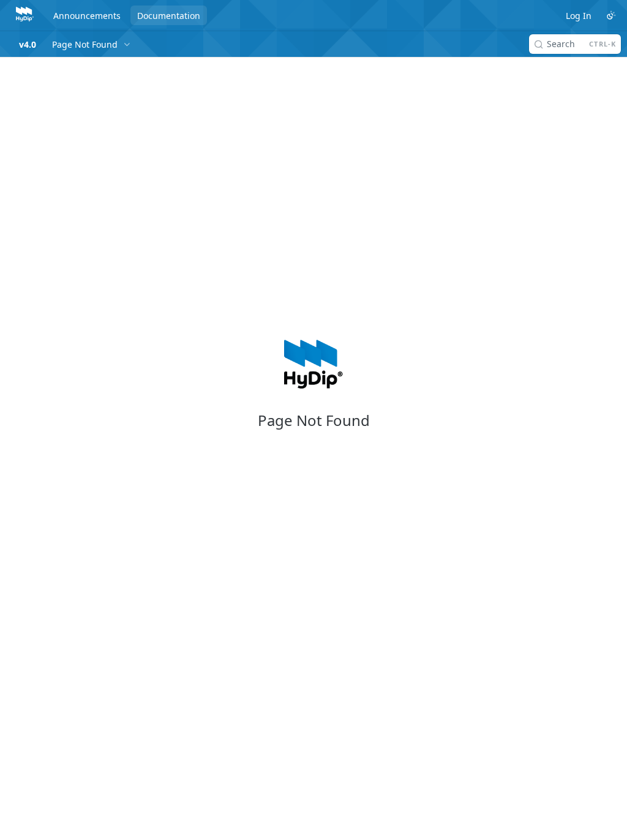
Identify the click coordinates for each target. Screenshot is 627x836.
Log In (578, 15)
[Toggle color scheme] (611, 15)
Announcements (87, 15)
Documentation (168, 15)
